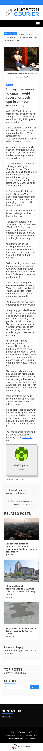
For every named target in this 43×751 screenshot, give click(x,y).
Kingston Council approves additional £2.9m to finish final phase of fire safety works (20, 589)
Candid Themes (28, 738)
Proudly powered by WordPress (18, 735)
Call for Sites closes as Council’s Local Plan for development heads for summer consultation (21, 547)
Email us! (7, 716)
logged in (22, 650)
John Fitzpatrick (21, 465)
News (9, 85)
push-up (12, 479)
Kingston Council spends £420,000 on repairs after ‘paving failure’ (21, 631)
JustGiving (27, 437)
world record (20, 479)
